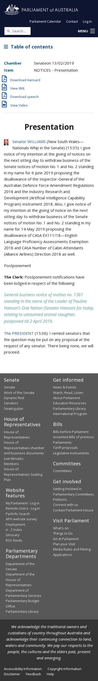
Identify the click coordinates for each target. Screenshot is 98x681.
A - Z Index (14, 529)
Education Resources (69, 403)
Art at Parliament (66, 538)
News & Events (64, 387)
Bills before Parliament (71, 431)
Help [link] (50, 674)
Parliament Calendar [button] (45, 21)
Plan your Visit (64, 544)
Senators (11, 403)
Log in (87, 21)
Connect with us (65, 504)
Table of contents (30, 47)
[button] (86, 31)
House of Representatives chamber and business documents (24, 447)
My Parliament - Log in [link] (22, 503)
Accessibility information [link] (23, 668)
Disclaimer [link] (12, 674)
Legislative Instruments (71, 453)
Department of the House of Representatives (20, 579)
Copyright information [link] (65, 668)
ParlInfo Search (18, 513)
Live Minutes (14, 458)
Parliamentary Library (69, 408)
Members (11, 463)
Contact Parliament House (73, 510)
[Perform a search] (8, 31)
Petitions (60, 499)
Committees (62, 470)
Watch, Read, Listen (68, 392)
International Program (70, 413)
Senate (9, 387)
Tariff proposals (65, 447)
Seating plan (13, 408)
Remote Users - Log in (23, 508)
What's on (61, 528)
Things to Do (63, 533)
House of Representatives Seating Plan (23, 474)
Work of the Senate (19, 392)
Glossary (12, 535)
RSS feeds (14, 540)
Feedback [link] (33, 674)
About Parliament (66, 397)
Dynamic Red (14, 397)
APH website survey (21, 519)
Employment (15, 524)
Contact (72, 21)
